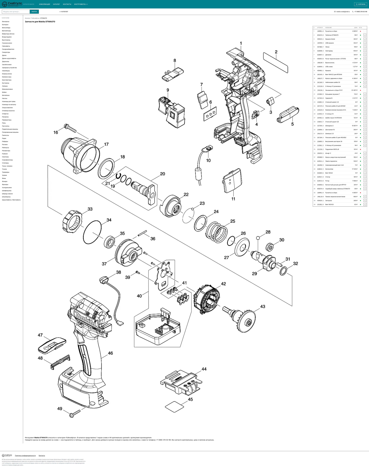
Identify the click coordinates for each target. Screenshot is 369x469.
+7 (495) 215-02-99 (360, 11)
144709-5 (320, 43)
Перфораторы (6, 120)
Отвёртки (5, 114)
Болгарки (5, 24)
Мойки (4, 92)
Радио (4, 138)
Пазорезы (5, 117)
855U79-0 (320, 189)
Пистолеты (5, 126)
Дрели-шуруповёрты (9, 58)
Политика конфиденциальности (25, 455)
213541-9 (320, 114)
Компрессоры (6, 77)
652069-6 (320, 173)
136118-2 (320, 90)
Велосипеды (6, 27)
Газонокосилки (7, 43)
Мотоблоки (5, 95)
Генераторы (6, 52)
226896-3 (320, 129)
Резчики (4, 144)
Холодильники (7, 187)
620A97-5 (320, 55)
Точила (4, 169)
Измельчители (7, 74)
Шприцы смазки (7, 193)
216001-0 (320, 102)
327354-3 (320, 126)
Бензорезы (5, 21)
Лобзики (5, 86)
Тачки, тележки (7, 166)
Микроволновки (7, 89)
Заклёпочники (6, 64)
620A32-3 (320, 169)
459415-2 (320, 39)
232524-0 (320, 110)
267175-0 (320, 106)
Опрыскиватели (7, 107)
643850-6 (320, 185)
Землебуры (6, 70)
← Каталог (64, 11)
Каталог (56, 4)
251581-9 (320, 204)
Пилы (4, 123)
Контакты (67, 4)
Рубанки (5, 154)
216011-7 (320, 122)
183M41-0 (320, 31)
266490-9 (320, 165)
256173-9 (320, 133)
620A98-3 (320, 51)
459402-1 (320, 70)
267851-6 (320, 118)
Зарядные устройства (9, 67)
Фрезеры (5, 184)
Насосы (4, 98)
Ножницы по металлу (9, 104)
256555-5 (320, 153)
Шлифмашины (6, 190)
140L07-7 (320, 78)
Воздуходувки (7, 37)
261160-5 (320, 82)
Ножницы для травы (8, 101)
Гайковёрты (6, 46)
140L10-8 (320, 196)
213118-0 (320, 86)
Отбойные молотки (8, 110)
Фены (4, 178)
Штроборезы (6, 197)
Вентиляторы (6, 31)
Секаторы (5, 157)
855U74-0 (320, 35)
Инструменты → (80, 4)
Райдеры (5, 141)
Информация (44, 4)
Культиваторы (6, 80)
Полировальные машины (10, 132)
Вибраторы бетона (8, 34)
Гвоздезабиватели (8, 49)
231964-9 (320, 94)
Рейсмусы (5, 147)
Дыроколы (5, 61)
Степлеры (5, 163)
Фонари (4, 181)
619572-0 (320, 181)
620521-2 (320, 161)
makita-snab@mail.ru (343, 11)
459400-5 (320, 157)
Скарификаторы (7, 160)
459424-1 (320, 200)
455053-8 (320, 59)
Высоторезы (6, 40)
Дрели (4, 55)
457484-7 (320, 47)
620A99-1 (320, 66)
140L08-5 (320, 63)
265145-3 (320, 74)
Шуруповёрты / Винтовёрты (11, 200)
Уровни (4, 175)
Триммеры (5, 172)
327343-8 (320, 98)
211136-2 (320, 149)
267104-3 (320, 137)
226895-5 (320, 141)
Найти (34, 11)
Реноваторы (6, 150)
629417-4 (320, 177)
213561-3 (320, 145)
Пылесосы (5, 135)
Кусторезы (5, 83)
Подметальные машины (10, 129)
